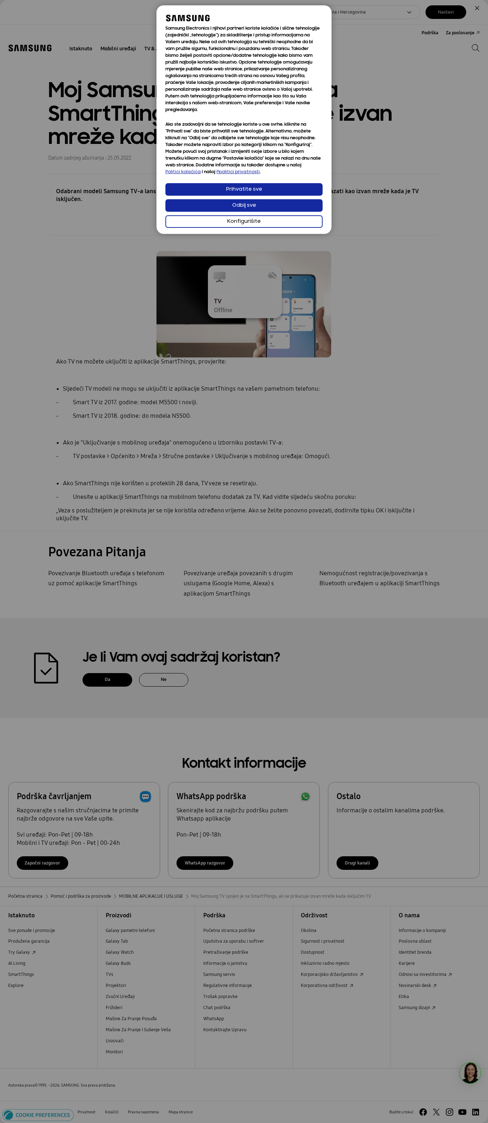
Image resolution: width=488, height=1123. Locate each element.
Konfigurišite (244, 221)
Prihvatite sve (244, 189)
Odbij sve (244, 205)
